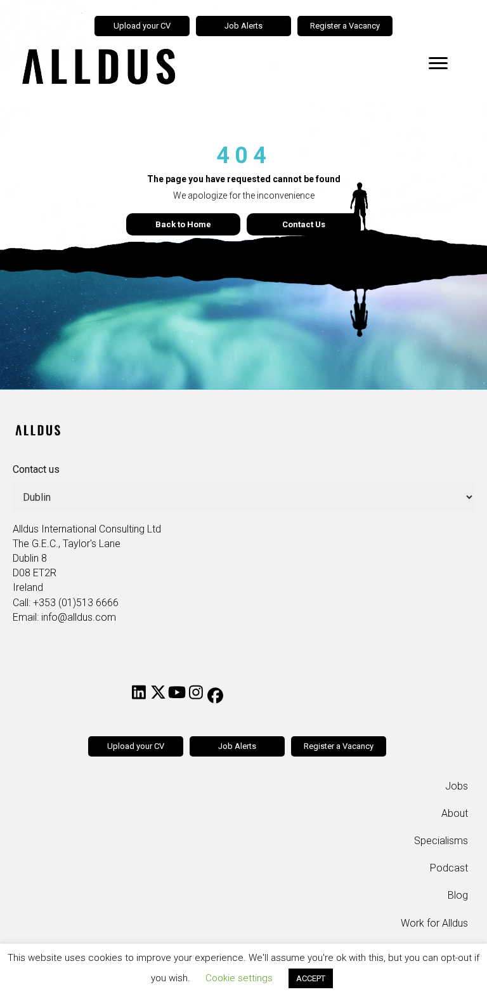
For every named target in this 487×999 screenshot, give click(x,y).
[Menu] (438, 63)
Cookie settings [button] (239, 978)
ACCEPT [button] (310, 978)
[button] (138, 691)
